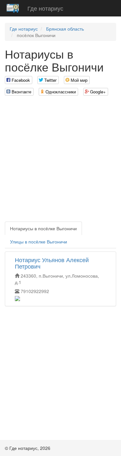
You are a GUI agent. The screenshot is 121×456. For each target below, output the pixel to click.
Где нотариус (45, 8)
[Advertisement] (60, 161)
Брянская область (65, 28)
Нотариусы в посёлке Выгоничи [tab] (43, 228)
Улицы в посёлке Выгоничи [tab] (38, 241)
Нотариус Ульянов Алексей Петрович (52, 262)
